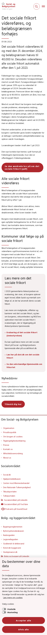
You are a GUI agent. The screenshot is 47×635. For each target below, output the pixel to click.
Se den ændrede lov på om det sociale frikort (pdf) (22, 167)
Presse (6, 445)
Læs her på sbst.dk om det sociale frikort (23, 356)
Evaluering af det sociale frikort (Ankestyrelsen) (22, 334)
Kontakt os (8, 449)
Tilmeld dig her (13, 404)
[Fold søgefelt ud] (36, 6)
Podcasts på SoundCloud (16, 509)
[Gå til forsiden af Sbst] (7, 6)
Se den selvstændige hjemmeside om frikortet (24, 366)
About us (7, 457)
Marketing (12, 612)
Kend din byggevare (12, 547)
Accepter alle (23, 620)
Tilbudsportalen (10, 491)
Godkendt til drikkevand (13, 543)
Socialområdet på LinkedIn (15, 500)
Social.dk (7, 474)
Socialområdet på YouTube (16, 504)
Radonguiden (9, 535)
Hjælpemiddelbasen (12, 479)
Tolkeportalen (9, 495)
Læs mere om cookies (13, 597)
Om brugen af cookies (13, 436)
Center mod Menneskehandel (16, 483)
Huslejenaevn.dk (10, 552)
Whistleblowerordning (13, 453)
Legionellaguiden (10, 539)
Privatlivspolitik (9, 432)
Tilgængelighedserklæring (14, 440)
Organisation (8, 428)
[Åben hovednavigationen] (44, 6)
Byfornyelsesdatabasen (13, 531)
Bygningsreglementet (12, 526)
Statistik (11, 609)
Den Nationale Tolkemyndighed (17, 487)
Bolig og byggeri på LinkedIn (16, 556)
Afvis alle (23, 629)
